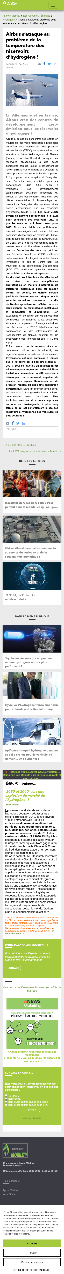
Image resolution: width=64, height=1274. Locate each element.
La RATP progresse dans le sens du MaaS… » (35, 451)
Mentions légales (41, 1269)
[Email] (39, 63)
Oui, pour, (13, 1095)
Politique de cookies (22, 1269)
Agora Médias (10, 1190)
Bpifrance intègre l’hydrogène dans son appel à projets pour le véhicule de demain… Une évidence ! (32, 754)
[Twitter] (49, 63)
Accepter (32, 1243)
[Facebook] (44, 63)
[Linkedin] (55, 63)
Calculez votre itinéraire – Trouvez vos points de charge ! (32, 988)
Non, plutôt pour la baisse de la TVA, (28, 1104)
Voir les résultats (32, 1118)
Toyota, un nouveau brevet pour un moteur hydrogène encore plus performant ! (28, 662)
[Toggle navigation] (53, 5)
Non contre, (14, 1098)
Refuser (32, 1252)
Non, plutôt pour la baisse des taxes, (28, 1101)
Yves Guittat (9, 1194)
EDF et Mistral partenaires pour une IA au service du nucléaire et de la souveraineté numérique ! (30, 552)
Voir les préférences (32, 1262)
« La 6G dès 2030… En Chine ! (20, 445)
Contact (13, 968)
